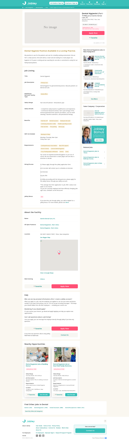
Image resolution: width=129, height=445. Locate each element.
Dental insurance (54, 121)
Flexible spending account (64, 124)
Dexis (67, 151)
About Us (38, 430)
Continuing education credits (48, 124)
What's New (65, 428)
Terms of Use (47, 426)
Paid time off (44, 121)
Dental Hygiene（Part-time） (49, 228)
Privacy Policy (56, 426)
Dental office (44, 94)
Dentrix (61, 151)
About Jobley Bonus (41, 428)
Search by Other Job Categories (34, 411)
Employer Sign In (50, 433)
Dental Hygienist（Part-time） (50, 225)
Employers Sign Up (71, 3)
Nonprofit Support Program (64, 433)
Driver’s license (45, 148)
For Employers (40, 433)
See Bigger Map (45, 237)
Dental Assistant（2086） (57, 407)
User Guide (39, 426)
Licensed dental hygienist (57, 148)
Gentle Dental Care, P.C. (47, 218)
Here (67, 202)
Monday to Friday (45, 134)
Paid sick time (44, 126)
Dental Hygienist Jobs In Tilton (91, 152)
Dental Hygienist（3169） (41, 407)
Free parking (53, 126)
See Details (44, 395)
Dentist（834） (28, 407)
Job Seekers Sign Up (56, 3)
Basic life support (63, 145)
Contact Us (65, 335)
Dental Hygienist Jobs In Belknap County (91, 158)
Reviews (58, 428)
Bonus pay (61, 126)
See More (94, 99)
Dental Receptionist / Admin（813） (75, 407)
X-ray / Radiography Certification (49, 151)
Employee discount (65, 121)
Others (42, 279)
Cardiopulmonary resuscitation (49, 145)
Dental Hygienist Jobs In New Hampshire (92, 164)
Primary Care (44, 82)
